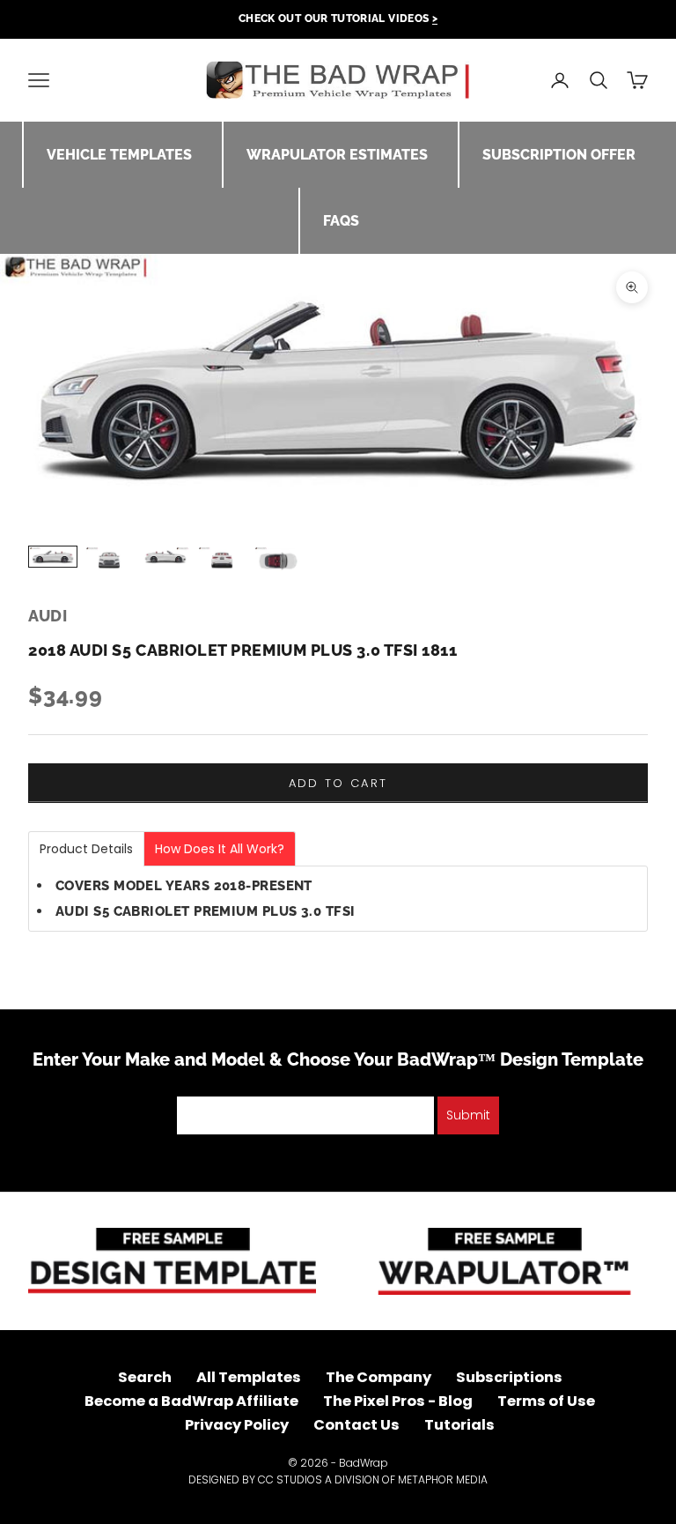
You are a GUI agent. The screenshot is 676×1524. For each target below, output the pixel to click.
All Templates (248, 1377)
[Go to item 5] (278, 561)
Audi (47, 615)
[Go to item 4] (221, 560)
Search (145, 1377)
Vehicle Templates (119, 154)
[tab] (86, 848)
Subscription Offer (559, 154)
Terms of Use (546, 1401)
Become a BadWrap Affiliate (191, 1401)
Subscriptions (509, 1377)
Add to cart (338, 783)
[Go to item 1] (52, 557)
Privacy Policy (237, 1425)
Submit (468, 1115)
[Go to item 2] (109, 560)
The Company (378, 1377)
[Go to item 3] (165, 557)
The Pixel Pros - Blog (398, 1401)
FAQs (341, 220)
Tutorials (459, 1425)
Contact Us (356, 1425)
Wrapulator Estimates (337, 154)
